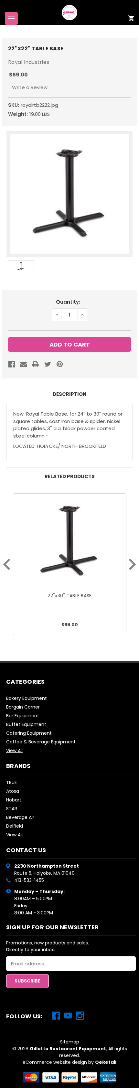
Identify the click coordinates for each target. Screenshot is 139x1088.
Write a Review (30, 87)
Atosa (12, 791)
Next (132, 564)
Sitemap (69, 1042)
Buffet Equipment (26, 724)
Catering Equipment (29, 733)
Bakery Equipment (26, 698)
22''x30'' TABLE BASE (69, 595)
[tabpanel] (69, 564)
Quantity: (68, 301)
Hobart (13, 800)
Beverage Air (20, 817)
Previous (6, 564)
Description (70, 394)
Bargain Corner (23, 707)
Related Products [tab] (70, 476)
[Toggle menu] (11, 18)
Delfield (14, 826)
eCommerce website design (55, 1062)
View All (14, 750)
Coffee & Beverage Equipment (41, 742)
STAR (11, 808)
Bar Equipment (22, 715)
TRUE (11, 782)
